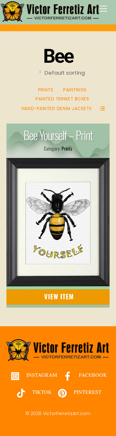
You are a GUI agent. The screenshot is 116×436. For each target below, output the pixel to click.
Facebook (92, 374)
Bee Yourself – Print (58, 135)
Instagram (41, 374)
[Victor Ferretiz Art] (50, 19)
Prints (45, 90)
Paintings (75, 90)
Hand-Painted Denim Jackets (57, 109)
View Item (59, 296)
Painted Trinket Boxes (62, 99)
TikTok (41, 391)
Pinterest (87, 391)
